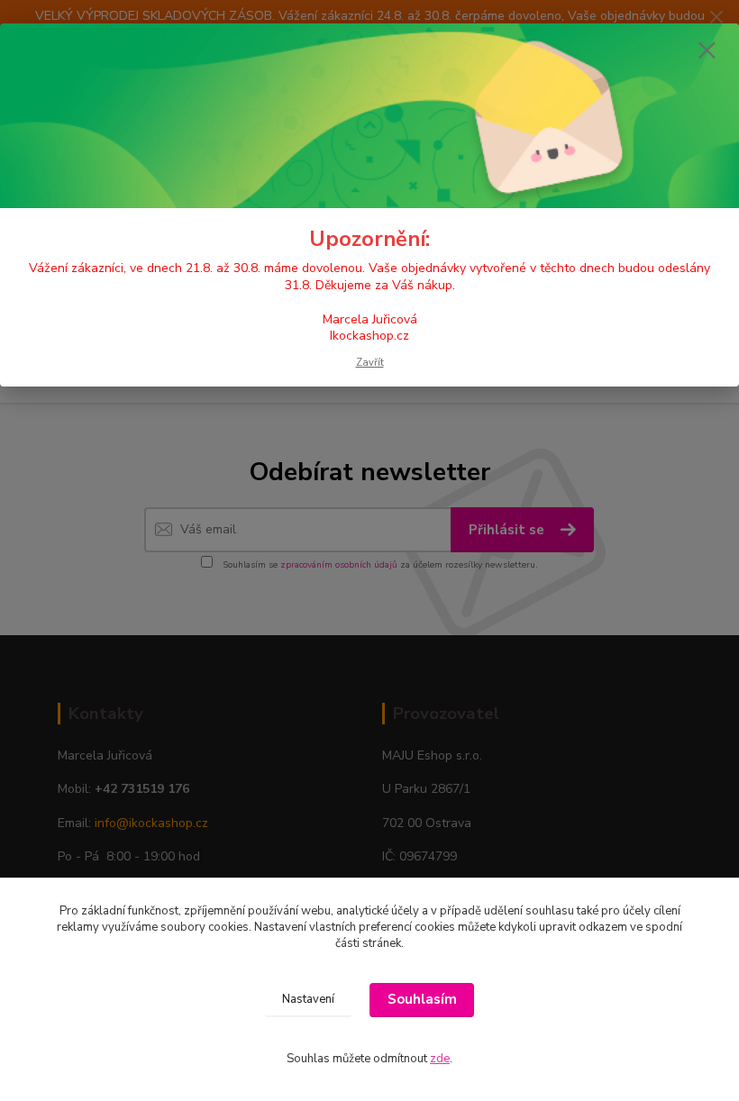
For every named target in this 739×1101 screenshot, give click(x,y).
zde (440, 1059)
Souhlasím (422, 999)
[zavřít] (706, 51)
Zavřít (370, 362)
